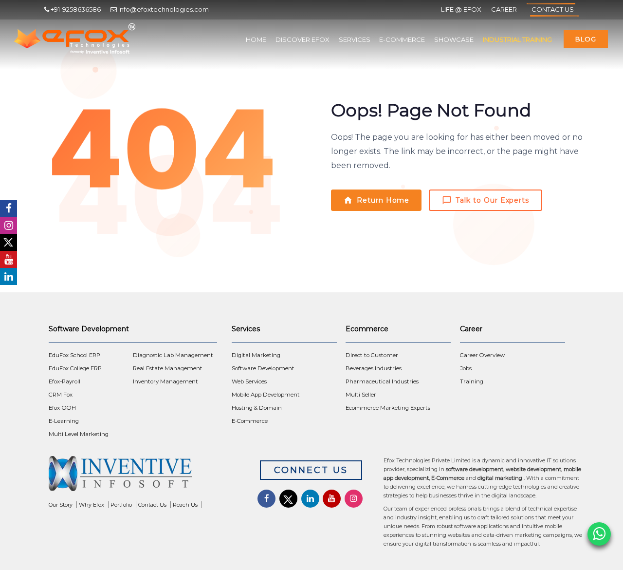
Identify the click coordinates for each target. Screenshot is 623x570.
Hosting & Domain (257, 407)
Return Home (383, 200)
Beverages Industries (374, 368)
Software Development (263, 368)
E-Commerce (402, 39)
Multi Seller (361, 394)
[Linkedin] (8, 276)
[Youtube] (8, 259)
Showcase (454, 39)
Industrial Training (517, 39)
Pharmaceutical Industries (382, 381)
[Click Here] (145, 476)
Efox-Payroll (64, 381)
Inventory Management (165, 381)
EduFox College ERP (75, 368)
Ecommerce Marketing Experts (388, 407)
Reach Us (185, 504)
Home (256, 39)
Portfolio (121, 504)
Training (471, 381)
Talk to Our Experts (492, 200)
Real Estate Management (167, 368)
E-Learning (64, 421)
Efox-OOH (62, 407)
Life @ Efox (461, 9)
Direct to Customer (372, 355)
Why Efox (91, 504)
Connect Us (311, 470)
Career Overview (482, 355)
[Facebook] (8, 208)
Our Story (61, 504)
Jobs (466, 368)
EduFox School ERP (74, 355)
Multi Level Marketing (79, 434)
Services (354, 39)
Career (504, 9)
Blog (585, 39)
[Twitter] (8, 242)
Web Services (249, 381)
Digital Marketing (256, 355)
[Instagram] (8, 225)
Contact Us (552, 9)
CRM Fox (61, 394)
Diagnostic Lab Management (173, 355)
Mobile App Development (266, 394)
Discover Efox (302, 39)
